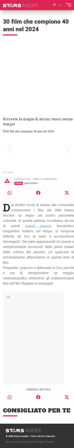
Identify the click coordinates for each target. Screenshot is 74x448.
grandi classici (38, 226)
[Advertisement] (37, 74)
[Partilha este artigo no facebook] (38, 192)
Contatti (50, 441)
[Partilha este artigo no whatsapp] (9, 192)
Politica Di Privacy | (36, 441)
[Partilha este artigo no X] (67, 192)
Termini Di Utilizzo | (16, 441)
